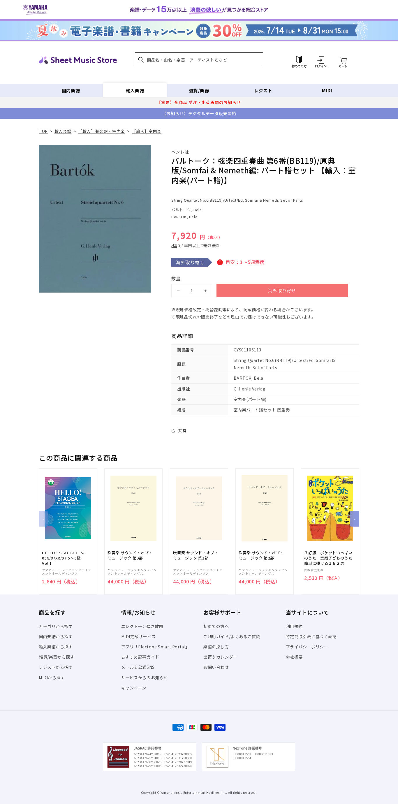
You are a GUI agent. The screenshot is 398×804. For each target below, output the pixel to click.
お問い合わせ (216, 667)
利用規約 (294, 626)
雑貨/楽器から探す (56, 657)
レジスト (263, 90)
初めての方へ (216, 626)
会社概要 (294, 657)
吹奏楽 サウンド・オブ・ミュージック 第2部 (261, 555)
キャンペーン (134, 688)
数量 (176, 278)
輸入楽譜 (135, 90)
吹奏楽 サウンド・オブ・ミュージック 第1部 (195, 555)
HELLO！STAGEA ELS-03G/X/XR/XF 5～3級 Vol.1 (63, 558)
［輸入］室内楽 (146, 131)
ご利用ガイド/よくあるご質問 (231, 636)
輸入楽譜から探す (56, 647)
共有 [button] (182, 430)
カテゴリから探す (56, 626)
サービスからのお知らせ (144, 677)
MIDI (327, 90)
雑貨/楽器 (199, 90)
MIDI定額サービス (138, 636)
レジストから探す (56, 667)
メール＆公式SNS (138, 667)
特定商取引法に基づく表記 (311, 636)
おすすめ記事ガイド (140, 657)
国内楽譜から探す (56, 636)
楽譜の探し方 (216, 647)
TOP (43, 131)
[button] (199, 59)
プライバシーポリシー (307, 647)
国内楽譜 (71, 90)
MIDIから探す (52, 677)
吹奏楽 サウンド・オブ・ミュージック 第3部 (130, 555)
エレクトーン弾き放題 (142, 626)
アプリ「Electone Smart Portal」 (155, 647)
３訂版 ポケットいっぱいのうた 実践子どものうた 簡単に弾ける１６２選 (330, 558)
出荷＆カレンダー (220, 657)
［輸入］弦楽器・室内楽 (101, 131)
